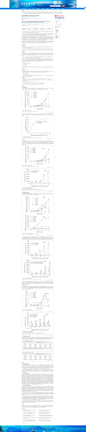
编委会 (43, 8)
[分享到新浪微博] (85, 10)
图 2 (41, 368)
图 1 (23, 88)
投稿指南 (47, 8)
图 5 (32, 193)
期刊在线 (38, 8)
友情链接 (47, 426)
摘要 (28, 28)
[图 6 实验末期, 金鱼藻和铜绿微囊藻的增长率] (37, 259)
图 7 (32, 286)
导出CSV (50, 350)
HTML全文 (35, 28)
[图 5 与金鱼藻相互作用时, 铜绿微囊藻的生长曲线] (37, 214)
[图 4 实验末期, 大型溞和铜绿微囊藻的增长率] (37, 178)
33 (45, 369)
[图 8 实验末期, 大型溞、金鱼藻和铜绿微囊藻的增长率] (37, 322)
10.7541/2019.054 (59, 13)
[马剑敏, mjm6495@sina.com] (35, 16)
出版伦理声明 (52, 8)
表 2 (24, 337)
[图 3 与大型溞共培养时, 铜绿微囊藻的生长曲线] (37, 155)
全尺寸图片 (50, 138)
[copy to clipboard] (61, 13)
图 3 (39, 143)
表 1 (23, 337)
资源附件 (42, 29)
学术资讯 (58, 8)
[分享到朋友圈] (85, 11)
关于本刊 (33, 8)
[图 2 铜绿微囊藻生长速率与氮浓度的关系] (37, 127)
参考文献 (49, 28)
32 (43, 365)
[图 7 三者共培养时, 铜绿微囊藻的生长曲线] (37, 299)
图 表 (42, 28)
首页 (29, 8)
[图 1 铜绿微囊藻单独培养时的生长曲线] (37, 100)
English (63, 8)
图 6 (33, 188)
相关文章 (29, 29)
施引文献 (35, 29)
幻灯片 (52, 138)
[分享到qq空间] (85, 8)
